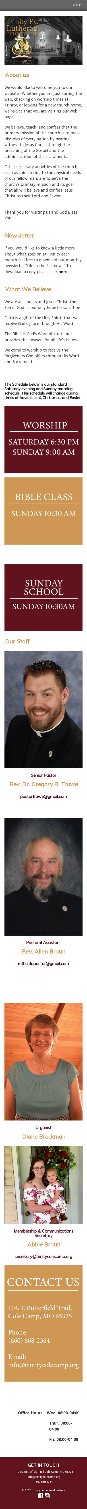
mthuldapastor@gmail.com (43, 963)
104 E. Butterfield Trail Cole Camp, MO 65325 (44, 1471)
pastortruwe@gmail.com (43, 796)
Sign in (77, 5)
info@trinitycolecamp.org (44, 1476)
